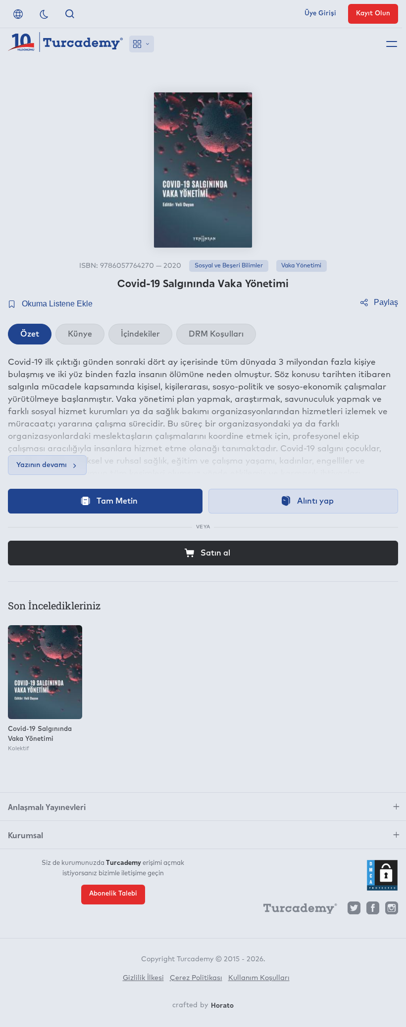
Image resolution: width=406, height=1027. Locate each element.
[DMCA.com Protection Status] (382, 875)
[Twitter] (354, 910)
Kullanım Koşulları (259, 978)
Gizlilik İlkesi (143, 978)
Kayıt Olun (373, 13)
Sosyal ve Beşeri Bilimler (229, 266)
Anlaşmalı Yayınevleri (47, 807)
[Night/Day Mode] (44, 13)
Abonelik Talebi (113, 894)
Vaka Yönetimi (301, 266)
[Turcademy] (296, 910)
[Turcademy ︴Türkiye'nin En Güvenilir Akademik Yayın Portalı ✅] (65, 44)
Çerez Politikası (196, 978)
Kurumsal (25, 835)
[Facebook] (372, 910)
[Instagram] (391, 910)
